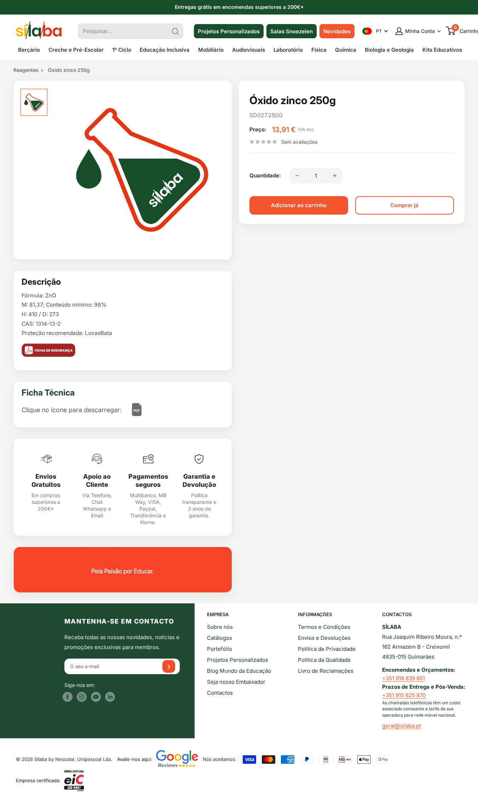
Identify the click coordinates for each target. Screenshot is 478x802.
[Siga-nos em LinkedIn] (110, 697)
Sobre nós (220, 627)
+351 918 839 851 (403, 678)
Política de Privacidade (327, 648)
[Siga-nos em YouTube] (96, 697)
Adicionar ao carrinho (299, 205)
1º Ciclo (121, 49)
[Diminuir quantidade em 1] (297, 175)
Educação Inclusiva (165, 49)
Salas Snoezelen (291, 31)
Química (345, 49)
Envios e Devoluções (324, 638)
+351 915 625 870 (404, 695)
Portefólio (219, 648)
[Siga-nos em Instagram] (82, 697)
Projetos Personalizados (229, 31)
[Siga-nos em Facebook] (68, 697)
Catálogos (219, 638)
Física (319, 49)
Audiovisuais (248, 49)
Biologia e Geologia (389, 49)
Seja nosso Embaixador (236, 681)
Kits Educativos (442, 49)
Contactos (220, 692)
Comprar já (404, 205)
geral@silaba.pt (401, 725)
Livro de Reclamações (325, 670)
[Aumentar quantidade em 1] (334, 175)
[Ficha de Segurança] (123, 350)
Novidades (337, 31)
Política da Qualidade (324, 659)
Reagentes (26, 70)
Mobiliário (211, 49)
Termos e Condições (324, 627)
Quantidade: (265, 175)
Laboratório (288, 49)
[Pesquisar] (175, 31)
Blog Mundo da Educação (239, 670)
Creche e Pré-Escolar (76, 49)
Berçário (29, 49)
